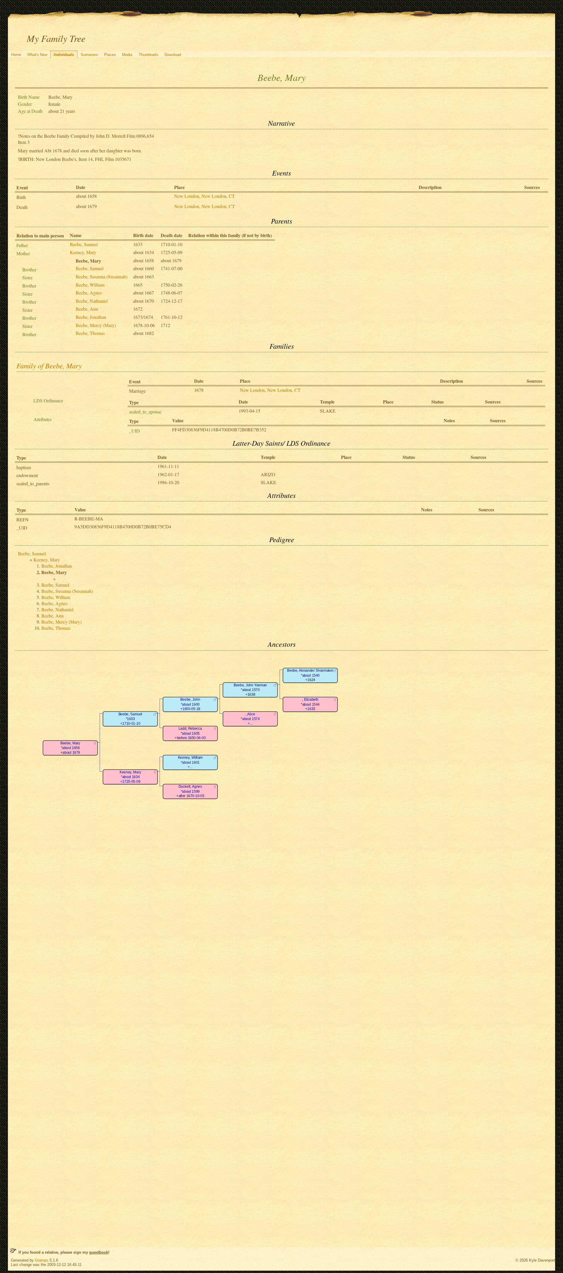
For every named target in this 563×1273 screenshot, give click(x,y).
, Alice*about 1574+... (250, 719)
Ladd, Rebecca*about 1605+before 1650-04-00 (190, 733)
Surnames (89, 54)
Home (16, 54)
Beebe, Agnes (89, 293)
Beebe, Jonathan (91, 317)
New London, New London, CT (204, 196)
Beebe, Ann (87, 309)
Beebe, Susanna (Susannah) (101, 276)
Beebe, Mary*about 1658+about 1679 (70, 748)
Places (110, 54)
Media (127, 54)
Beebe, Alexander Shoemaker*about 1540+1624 (310, 675)
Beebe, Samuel (84, 244)
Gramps (41, 1260)
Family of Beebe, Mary (49, 365)
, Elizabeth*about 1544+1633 (310, 704)
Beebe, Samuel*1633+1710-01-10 (130, 719)
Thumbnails (148, 54)
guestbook (98, 1252)
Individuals (64, 54)
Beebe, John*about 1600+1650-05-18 (190, 704)
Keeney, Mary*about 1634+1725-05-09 (130, 777)
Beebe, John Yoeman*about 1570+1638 (250, 690)
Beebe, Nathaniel (92, 301)
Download (173, 54)
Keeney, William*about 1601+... (190, 762)
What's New (37, 54)
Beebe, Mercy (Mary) (96, 325)
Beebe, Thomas (90, 333)
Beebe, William (90, 285)
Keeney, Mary (83, 252)
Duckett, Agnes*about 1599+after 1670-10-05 (190, 791)
